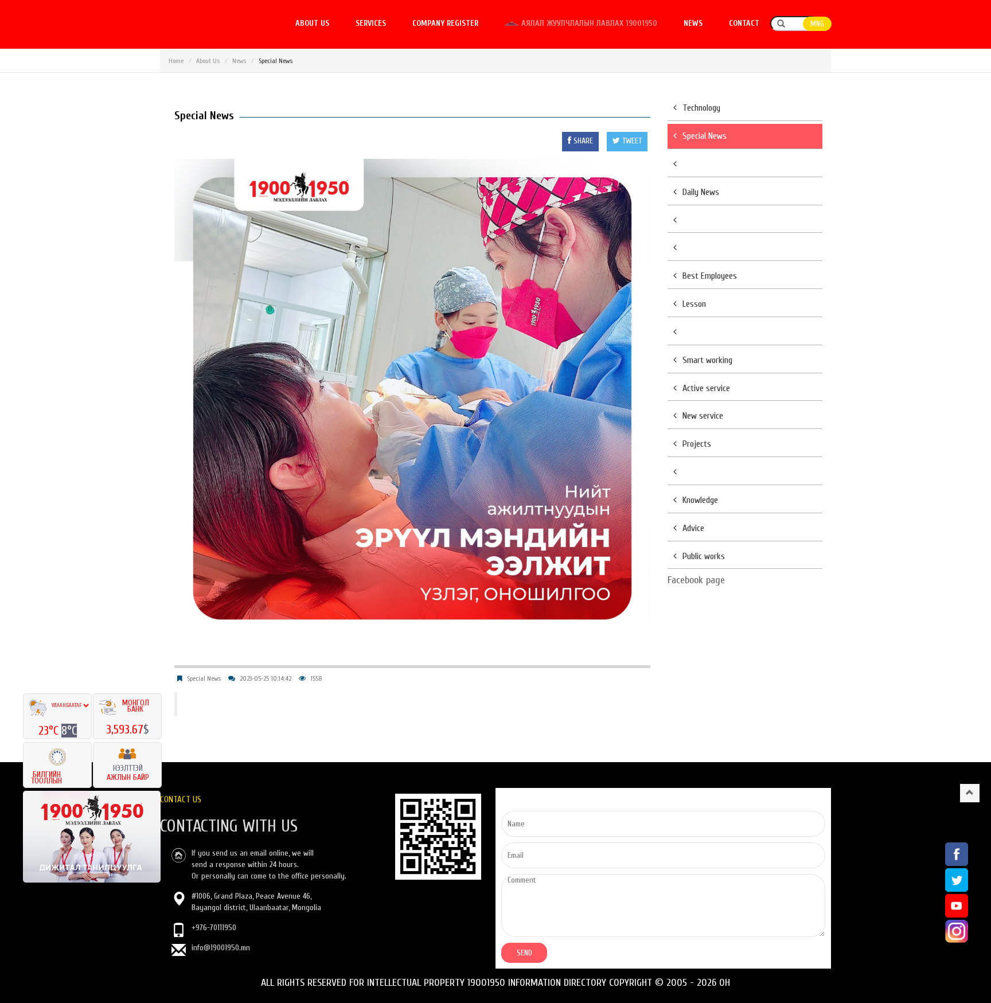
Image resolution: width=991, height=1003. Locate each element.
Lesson (694, 304)
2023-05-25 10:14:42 (265, 678)
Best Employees (709, 276)
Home (176, 61)
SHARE (582, 141)
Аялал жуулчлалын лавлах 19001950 (588, 23)
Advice (693, 528)
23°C (49, 730)
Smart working (707, 360)
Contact (744, 23)
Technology (701, 108)
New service (702, 416)
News (693, 23)
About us (312, 23)
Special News (204, 678)
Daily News (700, 192)
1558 (316, 678)
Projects (696, 444)
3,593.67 (124, 729)
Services (371, 23)
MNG (817, 24)
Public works (703, 556)
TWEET (631, 141)
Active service (706, 388)
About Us (208, 61)
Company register (445, 23)
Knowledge (700, 500)
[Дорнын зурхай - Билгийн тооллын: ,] (57, 753)
